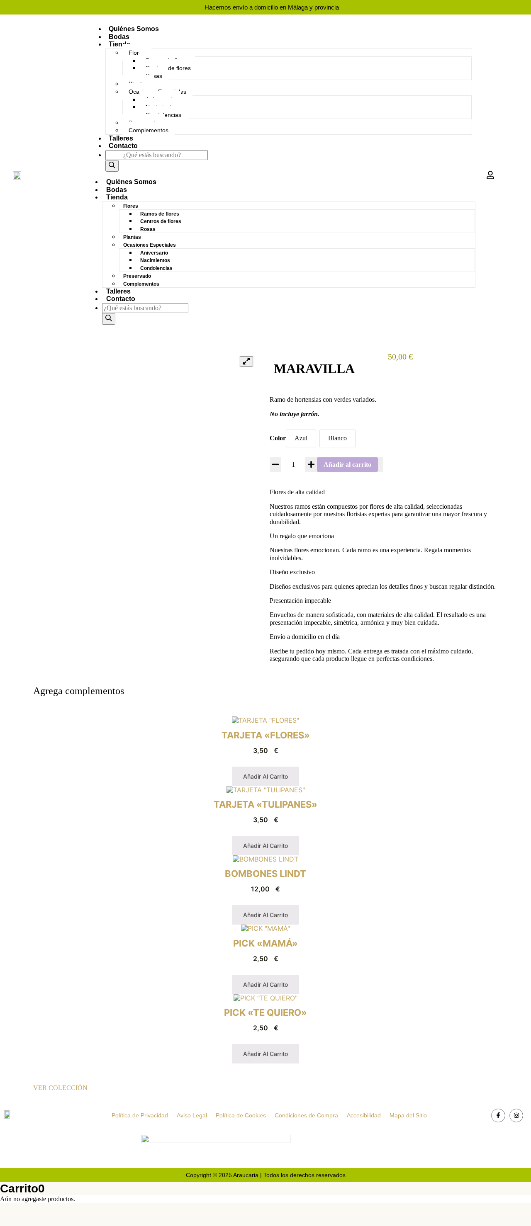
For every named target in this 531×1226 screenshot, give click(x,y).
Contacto (123, 145)
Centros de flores (160, 221)
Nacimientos (155, 260)
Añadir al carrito (347, 464)
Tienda (119, 44)
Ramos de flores (159, 214)
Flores (137, 52)
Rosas (148, 229)
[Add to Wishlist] (380, 464)
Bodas (119, 36)
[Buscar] (112, 166)
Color (278, 438)
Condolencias (156, 268)
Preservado (137, 276)
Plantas (132, 237)
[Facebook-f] (498, 1116)
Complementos (148, 130)
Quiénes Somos (134, 28)
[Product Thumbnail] (246, 361)
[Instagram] (516, 1116)
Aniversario (154, 253)
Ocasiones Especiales (149, 245)
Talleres (121, 138)
